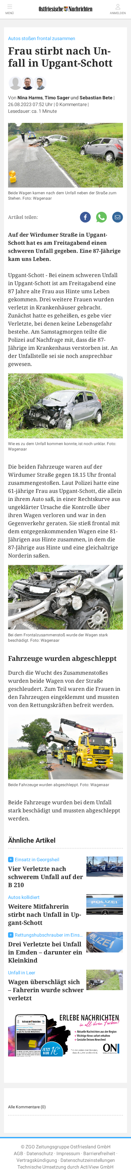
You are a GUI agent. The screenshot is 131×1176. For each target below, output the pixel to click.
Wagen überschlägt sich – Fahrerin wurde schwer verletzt (46, 990)
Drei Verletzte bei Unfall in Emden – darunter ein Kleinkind (45, 952)
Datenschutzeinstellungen (87, 1160)
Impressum (68, 1153)
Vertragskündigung (36, 1160)
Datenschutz (40, 1153)
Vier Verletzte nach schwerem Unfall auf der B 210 (45, 877)
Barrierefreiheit (99, 1153)
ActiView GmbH (97, 1167)
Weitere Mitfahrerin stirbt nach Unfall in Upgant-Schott (44, 914)
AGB (18, 1153)
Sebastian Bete (96, 97)
